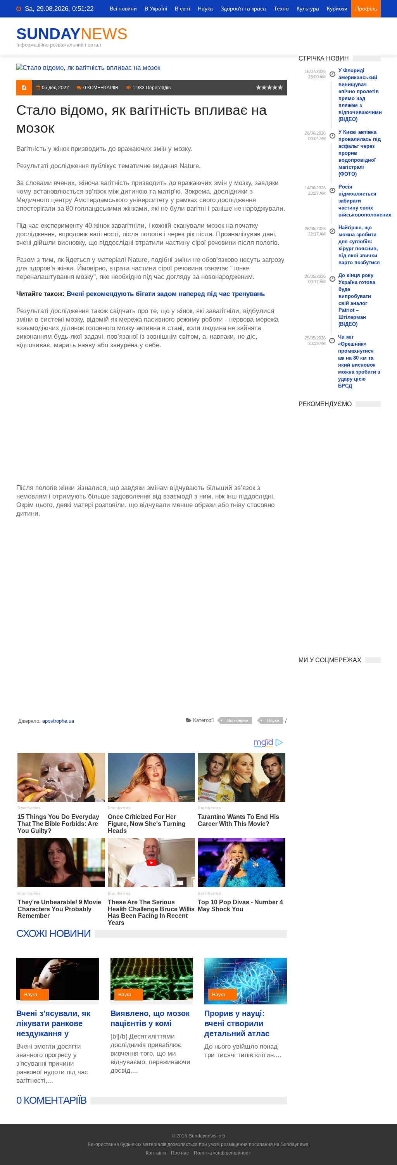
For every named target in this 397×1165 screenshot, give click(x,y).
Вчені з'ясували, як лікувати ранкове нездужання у (53, 1023)
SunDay (72, 33)
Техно (281, 8)
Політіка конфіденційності (223, 1153)
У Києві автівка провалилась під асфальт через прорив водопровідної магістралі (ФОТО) (359, 153)
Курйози (337, 8)
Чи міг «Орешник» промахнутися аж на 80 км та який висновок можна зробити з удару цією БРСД (359, 361)
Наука (205, 8)
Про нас (180, 1153)
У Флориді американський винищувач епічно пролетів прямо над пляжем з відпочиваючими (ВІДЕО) (359, 95)
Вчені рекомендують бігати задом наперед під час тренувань (166, 294)
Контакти (156, 1153)
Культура (308, 8)
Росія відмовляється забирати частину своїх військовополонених (359, 201)
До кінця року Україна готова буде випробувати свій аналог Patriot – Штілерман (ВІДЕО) (356, 299)
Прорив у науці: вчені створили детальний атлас (236, 1023)
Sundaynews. (295, 1144)
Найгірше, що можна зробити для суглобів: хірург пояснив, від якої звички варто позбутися (359, 245)
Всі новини (123, 8)
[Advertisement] (151, 412)
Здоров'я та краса (243, 8)
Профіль (366, 8)
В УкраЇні (156, 8)
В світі (182, 8)
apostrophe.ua (58, 721)
